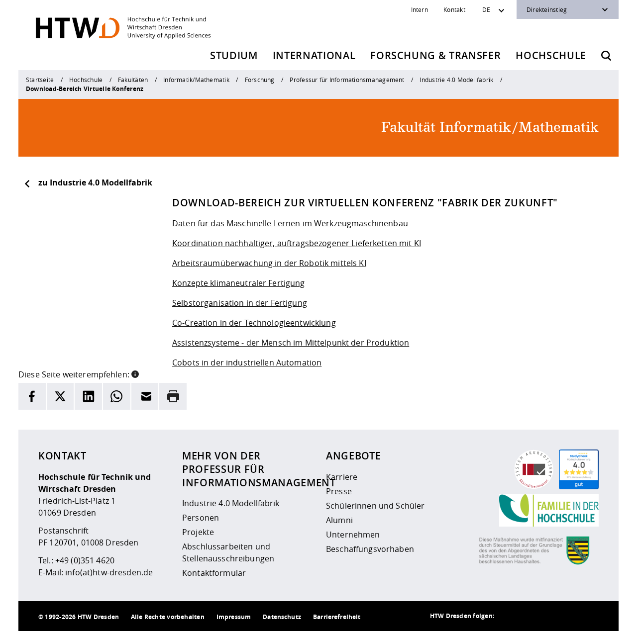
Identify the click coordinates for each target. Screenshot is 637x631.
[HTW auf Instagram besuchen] (529, 616)
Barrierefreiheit (336, 617)
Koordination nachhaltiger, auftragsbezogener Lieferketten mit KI (296, 243)
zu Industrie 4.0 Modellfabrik (95, 182)
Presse (339, 491)
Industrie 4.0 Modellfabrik (456, 80)
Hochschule (551, 55)
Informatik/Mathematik (196, 80)
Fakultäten (133, 80)
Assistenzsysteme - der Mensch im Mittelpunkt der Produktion (290, 342)
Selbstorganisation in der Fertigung (239, 302)
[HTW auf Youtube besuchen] (589, 616)
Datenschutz (282, 617)
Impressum (233, 617)
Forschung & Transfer (435, 55)
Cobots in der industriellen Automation (246, 362)
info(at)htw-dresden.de (109, 572)
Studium (234, 55)
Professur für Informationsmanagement (347, 80)
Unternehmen (353, 534)
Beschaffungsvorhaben (370, 548)
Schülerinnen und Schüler (375, 505)
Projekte (198, 532)
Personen (200, 517)
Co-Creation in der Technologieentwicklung (254, 322)
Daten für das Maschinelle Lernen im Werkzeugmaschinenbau (290, 223)
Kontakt (454, 9)
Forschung (260, 80)
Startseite (40, 80)
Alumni (339, 520)
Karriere (341, 476)
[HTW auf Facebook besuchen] (569, 616)
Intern (419, 9)
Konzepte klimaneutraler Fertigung (238, 282)
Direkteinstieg (547, 9)
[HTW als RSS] (509, 616)
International (314, 55)
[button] (135, 373)
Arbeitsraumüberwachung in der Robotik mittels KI (269, 263)
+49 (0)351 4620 (84, 560)
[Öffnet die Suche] (606, 56)
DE (486, 9)
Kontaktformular (214, 572)
